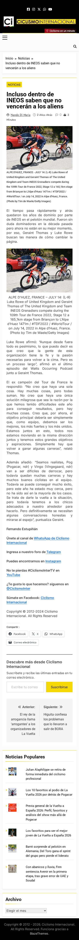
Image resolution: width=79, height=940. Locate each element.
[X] (39, 9)
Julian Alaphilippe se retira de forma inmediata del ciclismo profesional (46, 774)
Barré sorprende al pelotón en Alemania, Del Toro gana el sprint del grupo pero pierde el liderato (48, 851)
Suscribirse (59, 687)
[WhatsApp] (44, 9)
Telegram (53, 552)
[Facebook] (28, 9)
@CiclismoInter (18, 588)
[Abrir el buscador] (75, 46)
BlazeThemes (39, 933)
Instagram (53, 561)
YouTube (13, 575)
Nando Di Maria (20, 115)
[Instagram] (33, 9)
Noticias (14, 85)
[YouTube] (50, 9)
